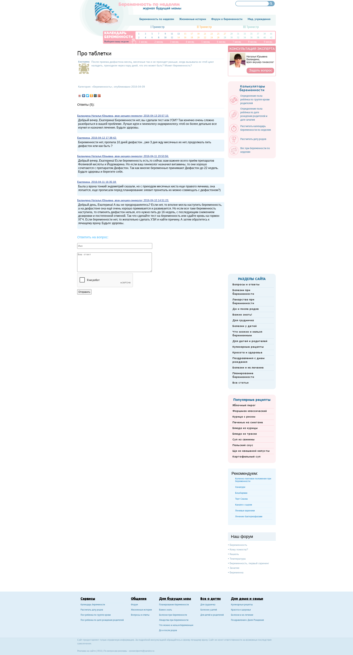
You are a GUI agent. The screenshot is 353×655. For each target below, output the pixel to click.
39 (264, 34)
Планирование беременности (243, 375)
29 (231, 34)
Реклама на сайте (86, 651)
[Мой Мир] (95, 95)
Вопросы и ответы (245, 284)
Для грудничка (243, 320)
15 (185, 34)
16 (185, 37)
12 (172, 37)
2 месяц (158, 41)
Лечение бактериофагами (248, 516)
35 (251, 34)
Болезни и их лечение (248, 367)
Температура (238, 558)
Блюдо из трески (244, 434)
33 (245, 34)
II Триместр (204, 27)
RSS (99, 651)
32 (238, 37)
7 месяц (237, 41)
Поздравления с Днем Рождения (247, 620)
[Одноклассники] (91, 95)
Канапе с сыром (243, 504)
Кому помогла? (239, 549)
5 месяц (205, 41)
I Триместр (158, 27)
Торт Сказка (241, 499)
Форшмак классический (249, 411)
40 (264, 37)
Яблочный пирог (244, 405)
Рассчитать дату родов (92, 610)
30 (231, 37)
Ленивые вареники (245, 510)
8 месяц (252, 41)
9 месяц (268, 41)
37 (258, 34)
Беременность (102, 86)
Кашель (234, 554)
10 (165, 37)
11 (172, 34)
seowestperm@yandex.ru (141, 651)
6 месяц (221, 41)
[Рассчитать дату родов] (249, 143)
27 (225, 34)
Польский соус (242, 445)
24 (212, 37)
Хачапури (240, 487)
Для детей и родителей (249, 341)
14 (178, 37)
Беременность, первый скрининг (249, 563)
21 (205, 34)
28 (225, 37)
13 (178, 34)
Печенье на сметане (247, 422)
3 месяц (174, 41)
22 (205, 37)
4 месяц (190, 41)
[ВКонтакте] (84, 95)
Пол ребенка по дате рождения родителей (102, 620)
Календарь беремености (93, 605)
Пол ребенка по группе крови (96, 615)
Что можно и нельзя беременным (247, 334)
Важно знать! (242, 315)
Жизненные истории (141, 610)
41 (271, 34)
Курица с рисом (243, 417)
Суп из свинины (243, 439)
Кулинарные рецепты (248, 347)
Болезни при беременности (243, 292)
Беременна (236, 572)
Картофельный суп (246, 456)
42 (271, 37)
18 (192, 37)
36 (251, 37)
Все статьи (240, 383)
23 (212, 34)
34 (245, 37)
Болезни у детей (244, 326)
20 (198, 37)
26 (218, 37)
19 (198, 34)
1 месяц (143, 41)
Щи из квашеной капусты (251, 451)
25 (218, 34)
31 (238, 34)
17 (192, 34)
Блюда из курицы (245, 428)
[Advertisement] (252, 215)
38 (258, 37)
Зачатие (234, 567)
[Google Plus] (99, 95)
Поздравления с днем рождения (248, 360)
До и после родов (245, 309)
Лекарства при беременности (243, 301)
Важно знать (165, 610)
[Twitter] (88, 95)
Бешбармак (241, 493)
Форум (134, 605)
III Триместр (251, 27)
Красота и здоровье (247, 352)
